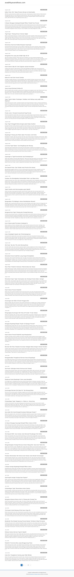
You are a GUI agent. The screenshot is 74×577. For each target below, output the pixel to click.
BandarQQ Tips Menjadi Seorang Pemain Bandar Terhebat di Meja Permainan (25, 521)
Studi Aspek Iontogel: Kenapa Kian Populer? (16, 477)
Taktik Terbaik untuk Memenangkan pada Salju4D (17, 189)
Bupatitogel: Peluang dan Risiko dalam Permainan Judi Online (21, 134)
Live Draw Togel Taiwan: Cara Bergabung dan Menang (19, 145)
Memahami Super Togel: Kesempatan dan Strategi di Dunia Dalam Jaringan (24, 279)
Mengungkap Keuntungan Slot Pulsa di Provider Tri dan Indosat (21, 312)
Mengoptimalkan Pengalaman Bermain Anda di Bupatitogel (20, 357)
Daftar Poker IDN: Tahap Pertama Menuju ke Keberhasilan (20, 12)
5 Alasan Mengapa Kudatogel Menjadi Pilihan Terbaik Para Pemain (22, 23)
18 (28, 565)
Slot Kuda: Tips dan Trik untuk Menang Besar (16, 245)
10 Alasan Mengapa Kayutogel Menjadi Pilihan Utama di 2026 (20, 423)
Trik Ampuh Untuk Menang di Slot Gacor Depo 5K (17, 510)
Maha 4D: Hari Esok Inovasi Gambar (14, 77)
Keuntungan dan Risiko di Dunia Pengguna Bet (17, 300)
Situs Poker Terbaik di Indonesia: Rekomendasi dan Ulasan (20, 266)
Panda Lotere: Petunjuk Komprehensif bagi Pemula (18, 113)
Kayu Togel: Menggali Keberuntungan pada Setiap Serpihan (20, 124)
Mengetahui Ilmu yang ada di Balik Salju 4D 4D (17, 55)
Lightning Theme (37, 574)
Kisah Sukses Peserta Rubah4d (13, 289)
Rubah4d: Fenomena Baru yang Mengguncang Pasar (18, 543)
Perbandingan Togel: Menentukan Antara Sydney (17, 488)
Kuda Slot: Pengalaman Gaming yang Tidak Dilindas (18, 555)
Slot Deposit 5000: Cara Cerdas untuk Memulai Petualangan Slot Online (23, 434)
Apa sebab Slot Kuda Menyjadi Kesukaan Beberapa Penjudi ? (20, 412)
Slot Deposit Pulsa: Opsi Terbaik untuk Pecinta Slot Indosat (20, 167)
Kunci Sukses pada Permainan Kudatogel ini (16, 223)
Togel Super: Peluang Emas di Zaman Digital (16, 34)
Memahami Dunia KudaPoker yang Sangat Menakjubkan (19, 256)
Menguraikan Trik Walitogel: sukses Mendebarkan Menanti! (20, 201)
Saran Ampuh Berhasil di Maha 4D (14, 88)
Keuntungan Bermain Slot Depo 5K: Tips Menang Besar (19, 390)
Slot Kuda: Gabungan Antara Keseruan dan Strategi (18, 368)
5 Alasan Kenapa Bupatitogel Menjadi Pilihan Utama (18, 466)
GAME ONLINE (43, 9)
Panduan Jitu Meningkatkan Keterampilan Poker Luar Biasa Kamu (22, 178)
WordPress (32, 574)
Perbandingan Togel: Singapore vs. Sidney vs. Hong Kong (20, 401)
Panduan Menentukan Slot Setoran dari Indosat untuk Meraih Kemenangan (24, 455)
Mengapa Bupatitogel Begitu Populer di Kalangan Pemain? (20, 323)
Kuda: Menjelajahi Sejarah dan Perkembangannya (18, 234)
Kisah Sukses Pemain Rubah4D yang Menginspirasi (18, 334)
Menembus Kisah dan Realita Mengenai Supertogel (18, 44)
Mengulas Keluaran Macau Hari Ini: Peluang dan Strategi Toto (21, 499)
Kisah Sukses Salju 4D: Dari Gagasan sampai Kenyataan (19, 66)
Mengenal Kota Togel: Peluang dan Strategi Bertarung (19, 212)
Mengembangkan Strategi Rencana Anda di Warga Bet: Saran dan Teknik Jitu (25, 444)
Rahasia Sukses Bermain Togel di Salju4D (15, 532)
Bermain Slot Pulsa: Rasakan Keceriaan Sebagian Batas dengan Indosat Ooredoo (26, 346)
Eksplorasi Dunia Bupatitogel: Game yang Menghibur (18, 379)
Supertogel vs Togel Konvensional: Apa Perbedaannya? (19, 156)
